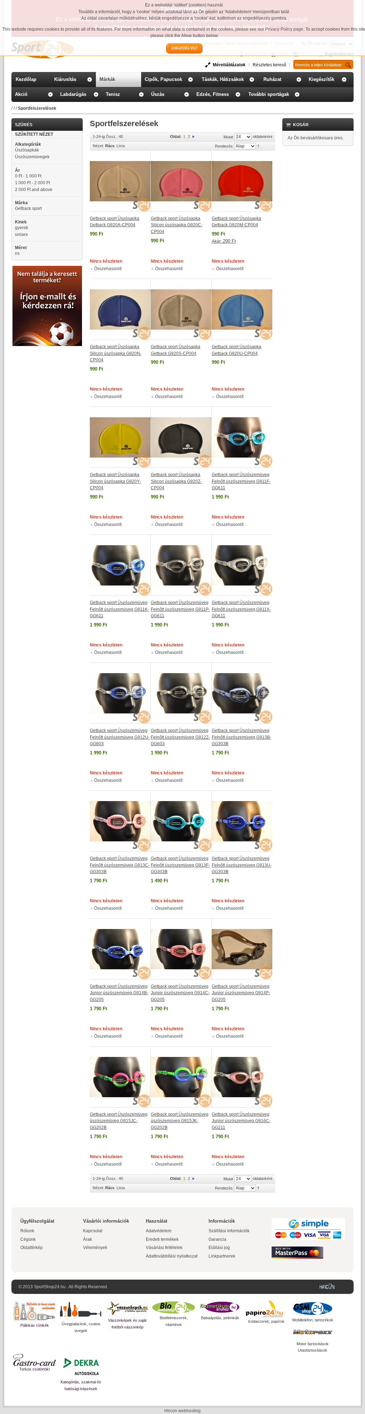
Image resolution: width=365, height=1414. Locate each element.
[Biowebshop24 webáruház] (173, 1307)
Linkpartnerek (222, 1256)
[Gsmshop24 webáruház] (312, 1308)
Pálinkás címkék (34, 1325)
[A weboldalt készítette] (328, 1286)
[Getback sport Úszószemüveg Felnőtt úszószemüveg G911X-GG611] (242, 565)
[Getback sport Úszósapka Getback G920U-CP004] (242, 309)
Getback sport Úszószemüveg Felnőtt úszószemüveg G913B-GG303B (241, 737)
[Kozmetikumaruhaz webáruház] (220, 1307)
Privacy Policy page (284, 29)
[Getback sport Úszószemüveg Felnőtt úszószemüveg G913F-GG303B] (181, 821)
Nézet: (98, 146)
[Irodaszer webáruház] (266, 1309)
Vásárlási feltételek (164, 1247)
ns (17, 253)
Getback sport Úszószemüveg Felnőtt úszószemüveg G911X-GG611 (241, 609)
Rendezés (224, 146)
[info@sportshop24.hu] (47, 268)
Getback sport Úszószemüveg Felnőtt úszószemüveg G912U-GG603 (120, 737)
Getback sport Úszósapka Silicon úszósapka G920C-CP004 (176, 225)
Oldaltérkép (31, 1247)
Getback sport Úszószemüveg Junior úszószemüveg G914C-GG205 (180, 993)
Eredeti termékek (162, 1239)
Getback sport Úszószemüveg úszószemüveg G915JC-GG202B (119, 1121)
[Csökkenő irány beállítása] (258, 146)
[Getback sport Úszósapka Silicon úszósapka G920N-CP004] (120, 309)
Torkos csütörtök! (34, 1369)
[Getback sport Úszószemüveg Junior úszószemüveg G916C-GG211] (242, 1077)
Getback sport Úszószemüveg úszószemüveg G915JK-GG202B (180, 1121)
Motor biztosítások (313, 1344)
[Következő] (193, 136)
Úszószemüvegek (32, 156)
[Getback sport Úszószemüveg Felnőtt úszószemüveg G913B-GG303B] (242, 693)
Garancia (217, 1239)
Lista (121, 146)
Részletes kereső (269, 64)
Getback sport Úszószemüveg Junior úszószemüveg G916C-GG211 (241, 1121)
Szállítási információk (229, 1230)
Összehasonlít (108, 268)
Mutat (228, 137)
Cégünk (28, 1239)
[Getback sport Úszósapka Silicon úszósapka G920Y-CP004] (120, 437)
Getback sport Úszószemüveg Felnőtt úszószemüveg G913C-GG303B (120, 865)
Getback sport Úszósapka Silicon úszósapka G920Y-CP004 (115, 481)
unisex (21, 234)
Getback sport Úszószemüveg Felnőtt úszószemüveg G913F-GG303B (180, 865)
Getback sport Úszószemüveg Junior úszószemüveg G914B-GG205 (119, 993)
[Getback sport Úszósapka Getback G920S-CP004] (181, 309)
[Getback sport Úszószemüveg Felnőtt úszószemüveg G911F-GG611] (242, 437)
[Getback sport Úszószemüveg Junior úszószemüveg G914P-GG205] (242, 949)
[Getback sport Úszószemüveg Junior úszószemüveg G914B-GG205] (120, 949)
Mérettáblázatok (229, 64)
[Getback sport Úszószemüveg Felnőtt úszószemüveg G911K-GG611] (120, 565)
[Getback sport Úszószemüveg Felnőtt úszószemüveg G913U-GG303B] (242, 821)
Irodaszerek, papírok (266, 1321)
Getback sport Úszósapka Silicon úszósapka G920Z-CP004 (176, 481)
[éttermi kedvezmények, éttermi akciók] (34, 1360)
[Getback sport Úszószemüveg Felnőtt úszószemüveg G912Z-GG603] (181, 693)
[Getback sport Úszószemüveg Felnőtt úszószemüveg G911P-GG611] (181, 565)
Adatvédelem (158, 1230)
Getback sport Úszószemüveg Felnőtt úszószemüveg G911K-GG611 (119, 609)
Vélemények (95, 1247)
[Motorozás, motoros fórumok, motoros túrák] (312, 1332)
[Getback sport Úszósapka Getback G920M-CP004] (242, 181)
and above (33, 189)
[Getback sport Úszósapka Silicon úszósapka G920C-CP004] (181, 181)
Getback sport (28, 208)
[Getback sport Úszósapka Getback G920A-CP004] (120, 181)
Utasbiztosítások (312, 1350)
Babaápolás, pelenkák (220, 1318)
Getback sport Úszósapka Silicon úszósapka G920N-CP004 (116, 353)
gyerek (21, 227)
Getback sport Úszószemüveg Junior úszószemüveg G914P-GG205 (241, 993)
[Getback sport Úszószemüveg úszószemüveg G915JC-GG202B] (120, 1077)
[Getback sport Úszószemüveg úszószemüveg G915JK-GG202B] (181, 1077)
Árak (87, 1239)
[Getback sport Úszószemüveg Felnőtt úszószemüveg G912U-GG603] (120, 693)
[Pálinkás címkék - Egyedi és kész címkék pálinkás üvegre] (34, 1311)
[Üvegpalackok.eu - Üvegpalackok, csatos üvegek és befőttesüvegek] (81, 1310)
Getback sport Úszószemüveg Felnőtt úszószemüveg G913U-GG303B (242, 865)
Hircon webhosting (182, 1410)
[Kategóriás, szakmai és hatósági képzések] (81, 1366)
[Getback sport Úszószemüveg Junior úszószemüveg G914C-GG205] (181, 949)
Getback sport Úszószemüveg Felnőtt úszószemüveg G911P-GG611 (180, 609)
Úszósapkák (27, 150)
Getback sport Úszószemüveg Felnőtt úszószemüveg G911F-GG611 (241, 481)
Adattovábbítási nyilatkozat (171, 1256)
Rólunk (27, 1230)
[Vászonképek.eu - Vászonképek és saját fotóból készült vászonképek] (127, 1308)
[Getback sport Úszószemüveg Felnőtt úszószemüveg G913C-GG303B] (120, 821)
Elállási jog (219, 1247)
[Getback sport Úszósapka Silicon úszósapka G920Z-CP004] (181, 437)
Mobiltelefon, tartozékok (312, 1320)
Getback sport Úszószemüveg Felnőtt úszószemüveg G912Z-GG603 (180, 737)
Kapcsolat (92, 1230)
